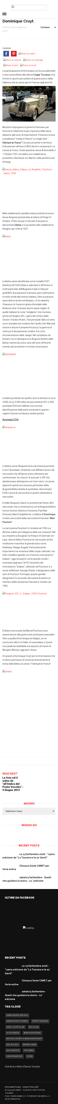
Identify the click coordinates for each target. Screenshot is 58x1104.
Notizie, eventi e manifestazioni (24, 1038)
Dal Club (34, 1027)
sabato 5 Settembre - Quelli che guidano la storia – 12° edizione (25, 995)
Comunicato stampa (17, 1021)
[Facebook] (26, 833)
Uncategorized (14, 1056)
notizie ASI (13, 1044)
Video (30, 1056)
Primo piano (29, 1044)
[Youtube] (32, 833)
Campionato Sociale (17, 1015)
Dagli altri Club (15, 1027)
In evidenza (13, 1033)
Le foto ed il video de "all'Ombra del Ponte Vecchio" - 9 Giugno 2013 (12, 784)
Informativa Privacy (13, 1087)
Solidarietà (13, 1050)
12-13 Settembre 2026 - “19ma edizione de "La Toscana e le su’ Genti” (27, 970)
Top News (29, 1050)
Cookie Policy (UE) (30, 1087)
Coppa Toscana (40, 1021)
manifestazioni (32, 1033)
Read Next (10, 773)
